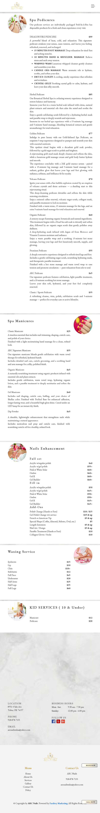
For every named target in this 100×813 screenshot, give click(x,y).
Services (28, 780)
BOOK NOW (90, 765)
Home (28, 773)
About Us (28, 776)
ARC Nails (72, 773)
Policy (28, 790)
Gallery (28, 783)
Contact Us (28, 786)
